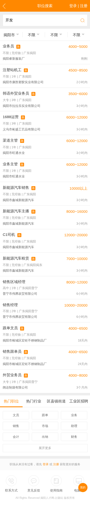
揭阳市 (9, 35)
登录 (46, 464)
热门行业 (33, 401)
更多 (45, 448)
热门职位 (11, 401)
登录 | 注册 (78, 6)
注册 (56, 464)
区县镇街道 (56, 401)
